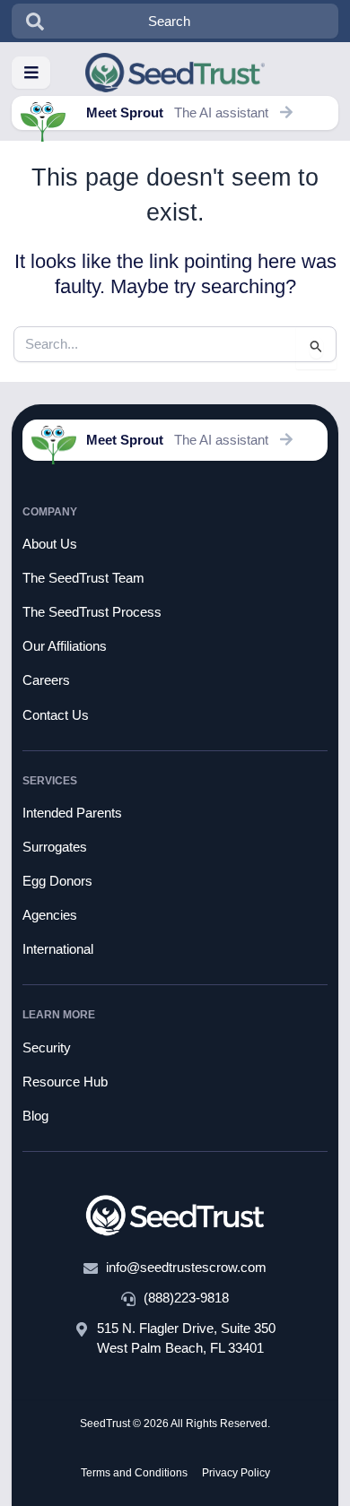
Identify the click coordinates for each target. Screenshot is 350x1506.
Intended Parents (72, 813)
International (57, 949)
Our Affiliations (64, 646)
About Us (49, 544)
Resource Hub (65, 1082)
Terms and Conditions (134, 1473)
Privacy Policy (236, 1473)
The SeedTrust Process (92, 612)
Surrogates (54, 847)
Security (46, 1048)
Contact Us (55, 715)
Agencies (49, 915)
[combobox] (175, 21)
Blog (35, 1116)
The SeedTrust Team (83, 578)
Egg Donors (57, 881)
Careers (46, 680)
